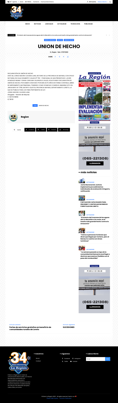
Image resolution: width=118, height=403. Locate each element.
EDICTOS (60, 40)
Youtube (75, 361)
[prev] (106, 35)
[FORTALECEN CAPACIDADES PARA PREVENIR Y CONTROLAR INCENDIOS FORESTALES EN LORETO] (82, 198)
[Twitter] (59, 57)
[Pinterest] (63, 57)
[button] (110, 2)
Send (107, 359)
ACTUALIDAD (90, 182)
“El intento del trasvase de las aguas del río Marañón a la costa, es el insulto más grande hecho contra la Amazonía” (94, 220)
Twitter (66, 361)
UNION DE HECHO (69, 40)
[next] (109, 35)
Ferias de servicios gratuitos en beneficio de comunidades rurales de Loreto (30, 328)
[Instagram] (73, 358)
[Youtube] (71, 361)
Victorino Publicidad (65, 398)
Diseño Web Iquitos (53, 398)
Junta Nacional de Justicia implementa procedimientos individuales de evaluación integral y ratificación (95, 188)
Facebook (67, 358)
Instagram (77, 358)
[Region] (14, 117)
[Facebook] (55, 57)
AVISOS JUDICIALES (50, 40)
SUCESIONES (68, 327)
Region (54, 52)
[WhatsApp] (68, 57)
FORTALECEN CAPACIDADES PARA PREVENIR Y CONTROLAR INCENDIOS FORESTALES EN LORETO (94, 204)
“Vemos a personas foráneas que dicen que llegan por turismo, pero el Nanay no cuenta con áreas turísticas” (52, 35)
